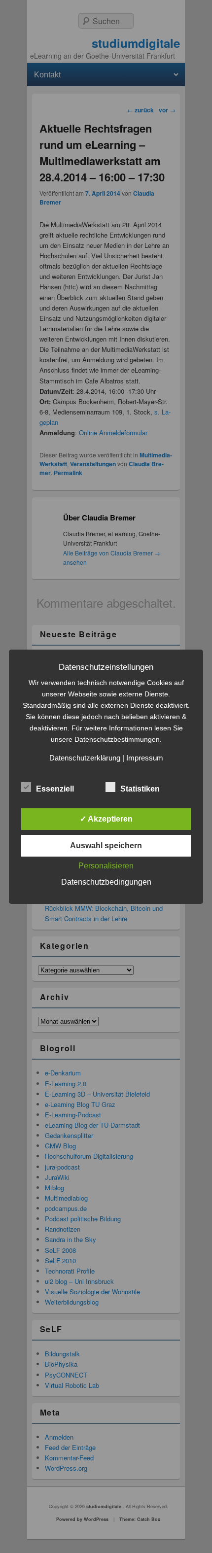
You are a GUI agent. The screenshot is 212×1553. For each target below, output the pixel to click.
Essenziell (55, 789)
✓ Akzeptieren (106, 819)
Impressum (144, 758)
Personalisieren (106, 866)
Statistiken (140, 789)
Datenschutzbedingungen (106, 882)
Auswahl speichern (106, 845)
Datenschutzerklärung (84, 758)
